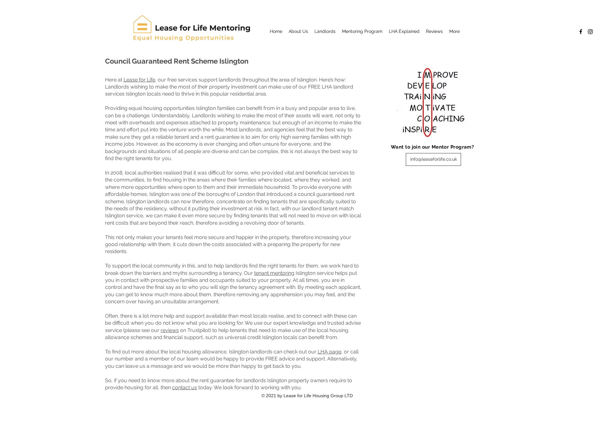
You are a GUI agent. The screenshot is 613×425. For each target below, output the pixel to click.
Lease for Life (139, 80)
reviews (170, 330)
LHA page (329, 352)
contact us (184, 387)
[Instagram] (590, 31)
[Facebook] (581, 31)
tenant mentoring (274, 273)
